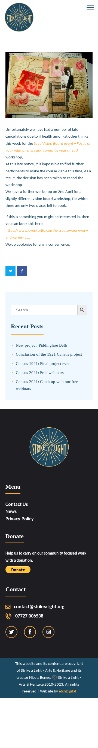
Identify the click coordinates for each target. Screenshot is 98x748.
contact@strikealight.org (39, 607)
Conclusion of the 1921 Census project (49, 354)
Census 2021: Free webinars (40, 372)
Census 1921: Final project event (44, 363)
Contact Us (16, 504)
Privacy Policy (19, 519)
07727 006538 (29, 616)
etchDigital (67, 691)
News (11, 511)
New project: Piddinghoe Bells (42, 345)
